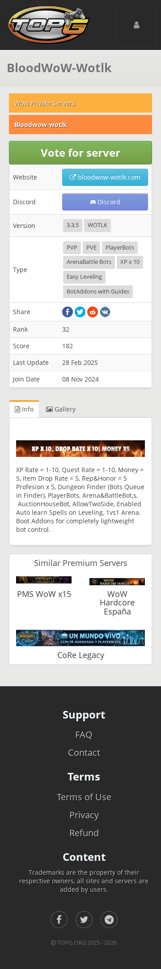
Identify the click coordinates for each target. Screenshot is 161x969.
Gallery (64, 409)
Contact (84, 752)
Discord (108, 201)
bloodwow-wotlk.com (108, 177)
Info (27, 409)
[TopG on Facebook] (59, 920)
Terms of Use (84, 797)
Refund (84, 833)
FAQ (84, 734)
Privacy (84, 815)
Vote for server (80, 152)
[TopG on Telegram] (109, 920)
